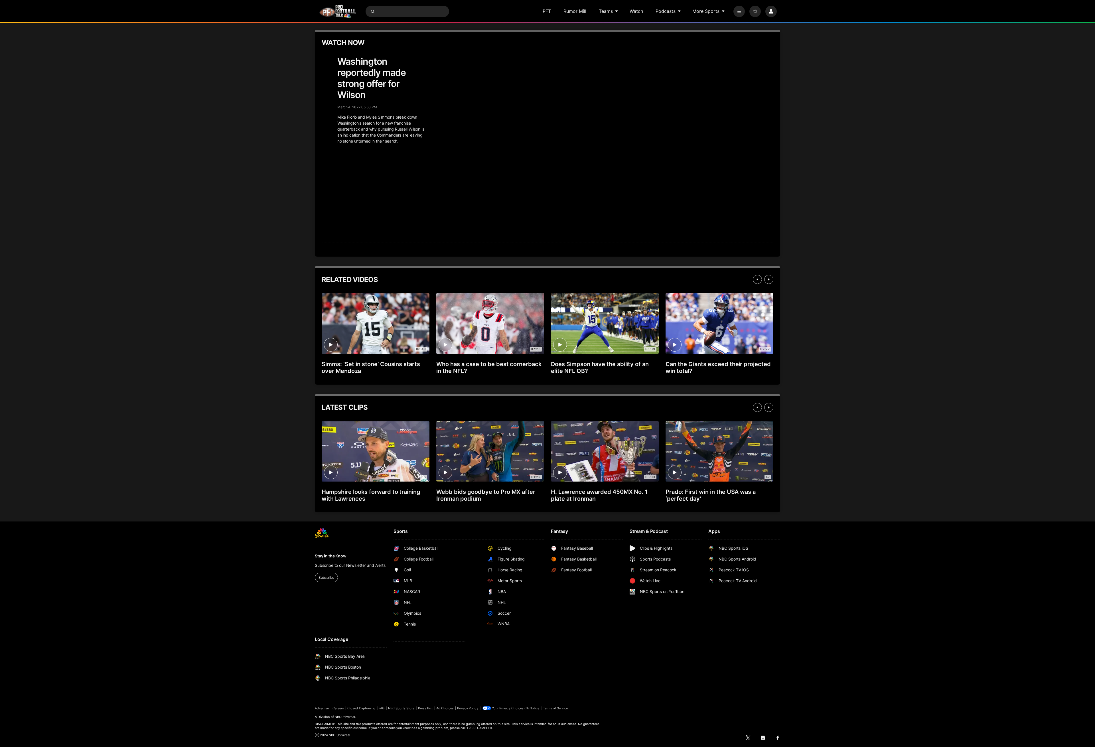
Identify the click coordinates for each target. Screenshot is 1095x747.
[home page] (337, 11)
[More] (739, 11)
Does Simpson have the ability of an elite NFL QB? (600, 367)
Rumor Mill (574, 11)
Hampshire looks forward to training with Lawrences (371, 495)
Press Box (425, 708)
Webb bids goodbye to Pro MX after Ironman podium (485, 495)
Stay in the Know (330, 555)
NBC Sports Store (401, 708)
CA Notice (532, 708)
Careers (338, 708)
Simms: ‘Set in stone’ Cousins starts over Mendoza (371, 367)
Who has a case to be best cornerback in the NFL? (489, 367)
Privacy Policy (467, 708)
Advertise (322, 708)
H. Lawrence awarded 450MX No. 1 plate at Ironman (599, 495)
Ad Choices (445, 708)
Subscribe (326, 577)
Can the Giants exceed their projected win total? (718, 367)
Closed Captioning (361, 708)
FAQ (381, 708)
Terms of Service (555, 708)
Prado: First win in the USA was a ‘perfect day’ (711, 495)
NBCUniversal (345, 717)
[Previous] (757, 279)
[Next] (768, 279)
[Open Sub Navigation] (617, 11)
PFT (547, 11)
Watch (636, 11)
